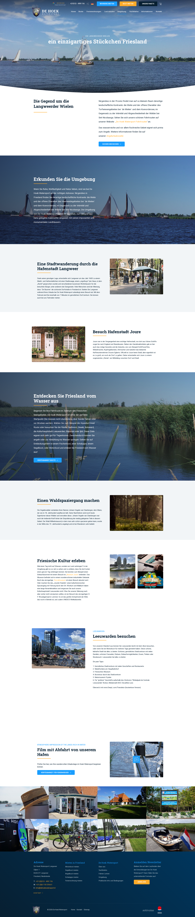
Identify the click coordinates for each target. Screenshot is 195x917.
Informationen (147, 12)
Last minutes (109, 12)
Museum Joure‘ (73, 575)
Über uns (102, 867)
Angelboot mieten (71, 874)
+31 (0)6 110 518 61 (44, 885)
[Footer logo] (36, 910)
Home (73, 12)
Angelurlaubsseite (114, 136)
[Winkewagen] (161, 3)
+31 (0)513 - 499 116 (44, 881)
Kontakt (159, 12)
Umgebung (121, 12)
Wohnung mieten (107, 4)
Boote (81, 12)
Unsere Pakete (148, 4)
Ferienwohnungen (94, 12)
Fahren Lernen (104, 874)
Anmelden (142, 882)
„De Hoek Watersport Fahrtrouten (131, 121)
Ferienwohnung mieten (73, 881)
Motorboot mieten (72, 867)
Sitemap (87, 910)
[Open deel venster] (88, 3)
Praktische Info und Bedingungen (111, 881)
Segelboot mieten (71, 870)
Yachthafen (134, 12)
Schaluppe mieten (71, 877)
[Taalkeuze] (92, 3)
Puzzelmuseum (60, 580)
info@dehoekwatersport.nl (45, 888)
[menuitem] (73, 11)
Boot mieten (128, 4)
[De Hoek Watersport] (48, 12)
